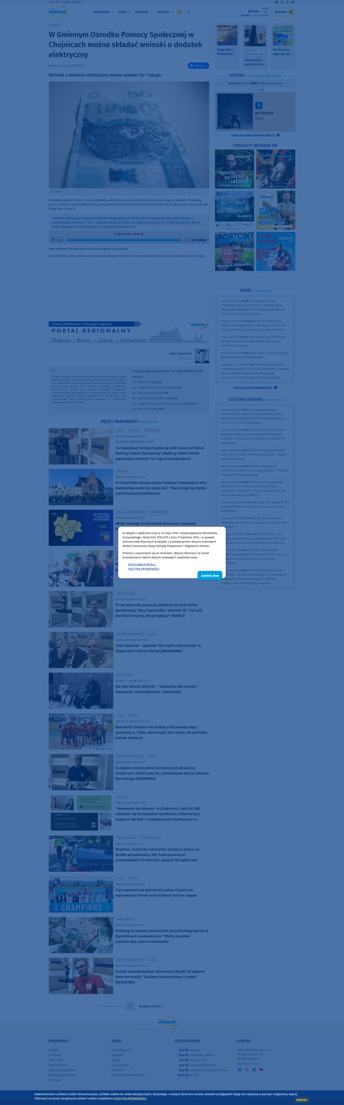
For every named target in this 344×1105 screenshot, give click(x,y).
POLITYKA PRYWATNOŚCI (143, 569)
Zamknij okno (210, 575)
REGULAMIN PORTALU (142, 564)
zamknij (301, 1099)
